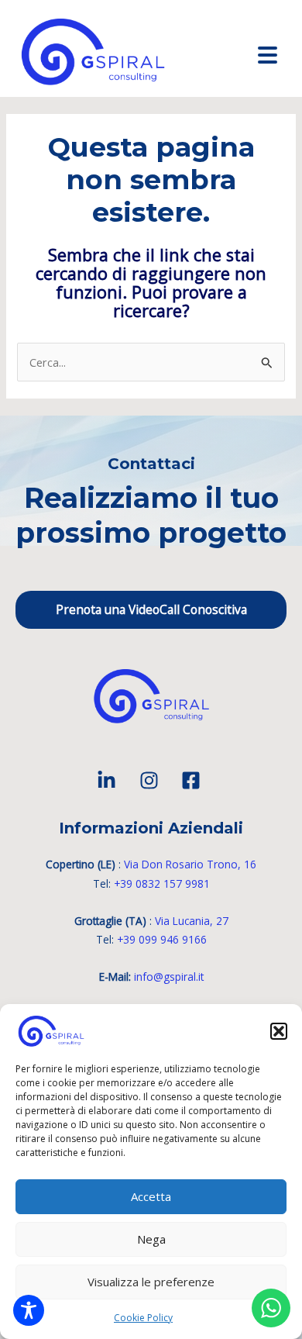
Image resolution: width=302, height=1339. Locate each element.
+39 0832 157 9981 (162, 883)
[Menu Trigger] (268, 54)
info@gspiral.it (169, 976)
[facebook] (193, 780)
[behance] (108, 780)
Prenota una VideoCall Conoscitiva (151, 609)
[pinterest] (151, 780)
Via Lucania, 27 (191, 920)
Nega (151, 1239)
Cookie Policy (143, 1317)
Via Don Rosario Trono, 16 (190, 864)
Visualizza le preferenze (151, 1281)
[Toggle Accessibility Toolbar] (29, 1310)
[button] (279, 1031)
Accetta (151, 1196)
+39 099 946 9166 (162, 939)
